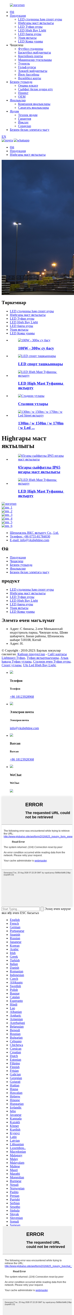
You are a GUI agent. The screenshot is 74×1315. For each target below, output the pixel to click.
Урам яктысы (27, 37)
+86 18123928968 (22, 696)
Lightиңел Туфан (13, 658)
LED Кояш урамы (30, 41)
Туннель (24, 63)
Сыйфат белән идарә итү (35, 89)
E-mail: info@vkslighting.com (29, 540)
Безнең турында (21, 82)
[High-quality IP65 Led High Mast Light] (41, 459)
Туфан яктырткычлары (43, 658)
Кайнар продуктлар (31, 654)
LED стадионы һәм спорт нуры (40, 19)
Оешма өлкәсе (28, 85)
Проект (23, 93)
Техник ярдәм (27, 115)
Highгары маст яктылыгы (36, 23)
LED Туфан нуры (30, 26)
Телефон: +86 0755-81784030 (30, 536)
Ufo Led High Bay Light (39, 665)
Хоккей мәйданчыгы (32, 71)
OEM (21, 96)
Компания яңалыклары (34, 104)
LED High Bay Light (32, 30)
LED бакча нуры (29, 34)
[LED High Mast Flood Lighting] (41, 483)
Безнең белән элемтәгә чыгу (29, 129)
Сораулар (24, 126)
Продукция (18, 15)
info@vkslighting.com (24, 728)
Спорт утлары (11, 665)
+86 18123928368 (22, 759)
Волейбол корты (29, 78)
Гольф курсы (27, 67)
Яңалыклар (18, 100)
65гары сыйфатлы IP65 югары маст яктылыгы (39, 469)
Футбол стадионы (30, 48)
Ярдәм (14, 111)
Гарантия (24, 118)
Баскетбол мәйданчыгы (34, 52)
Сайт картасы (57, 654)
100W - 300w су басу (36, 348)
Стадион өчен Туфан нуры (52, 661)
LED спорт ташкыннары (40, 364)
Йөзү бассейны (28, 74)
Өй (12, 12)
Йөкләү (23, 122)
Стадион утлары (33, 404)
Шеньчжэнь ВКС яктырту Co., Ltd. (34, 532)
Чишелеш (16, 561)
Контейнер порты (30, 56)
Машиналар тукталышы (35, 60)
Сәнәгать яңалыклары (33, 107)
